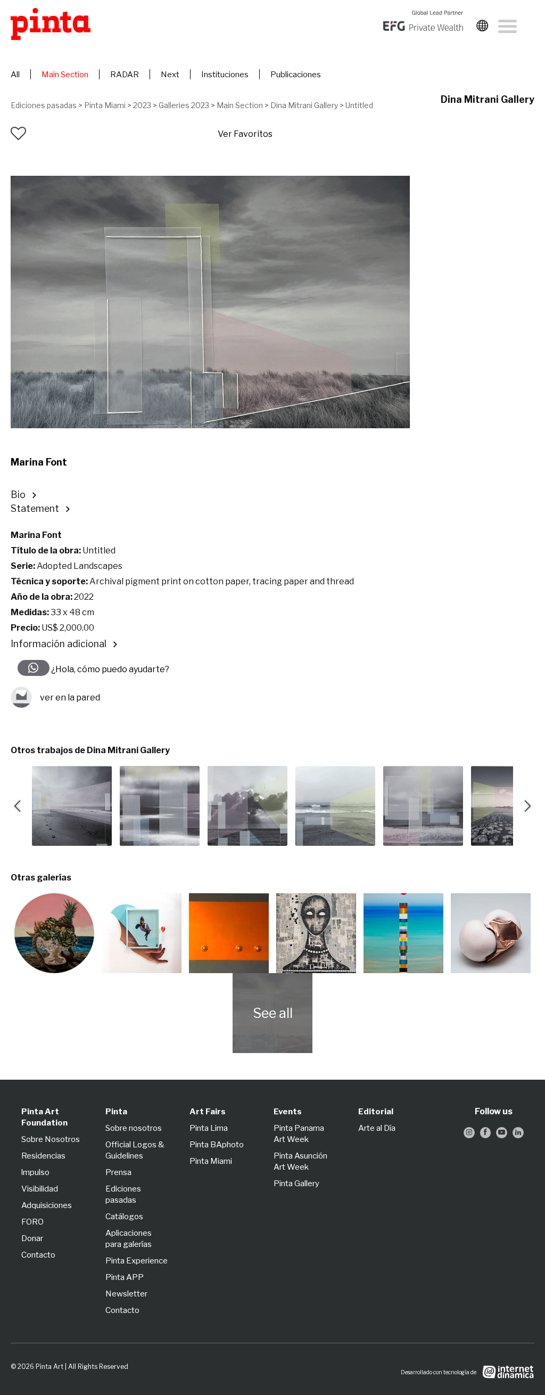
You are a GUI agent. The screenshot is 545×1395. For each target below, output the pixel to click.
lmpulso (35, 1172)
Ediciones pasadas (44, 105)
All (15, 74)
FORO (32, 1222)
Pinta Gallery (296, 1183)
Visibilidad (39, 1189)
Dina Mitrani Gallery (304, 105)
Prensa (118, 1172)
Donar (32, 1238)
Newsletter (126, 1294)
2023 (142, 105)
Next (170, 74)
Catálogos (124, 1216)
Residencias (43, 1156)
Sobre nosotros (133, 1128)
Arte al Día (376, 1128)
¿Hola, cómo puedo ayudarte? (109, 669)
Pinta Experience (136, 1261)
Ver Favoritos (245, 134)
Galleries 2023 (184, 105)
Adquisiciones (46, 1205)
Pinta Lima (208, 1128)
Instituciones (225, 74)
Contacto (38, 1255)
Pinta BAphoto (216, 1144)
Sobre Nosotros (50, 1139)
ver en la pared (70, 697)
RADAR (124, 74)
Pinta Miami (105, 105)
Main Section (65, 74)
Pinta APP (124, 1277)
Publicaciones (295, 74)
